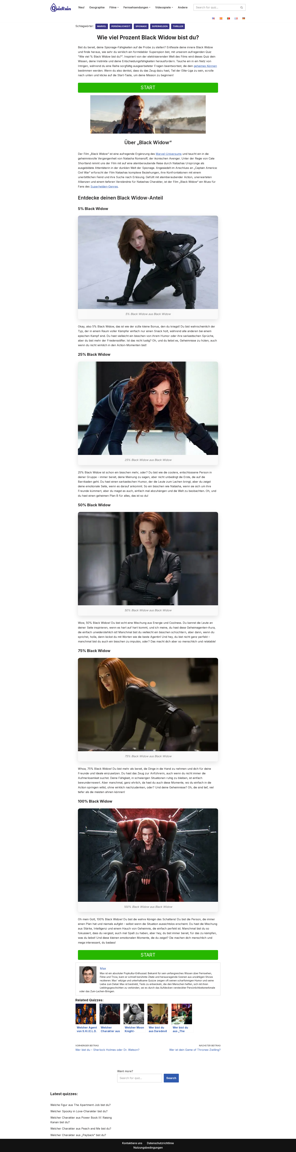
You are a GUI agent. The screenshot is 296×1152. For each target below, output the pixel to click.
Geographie (97, 7)
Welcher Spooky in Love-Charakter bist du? (79, 1111)
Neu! (81, 7)
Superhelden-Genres (104, 186)
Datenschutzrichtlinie (160, 1143)
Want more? (125, 1071)
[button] (118, 7)
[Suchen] (242, 7)
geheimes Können (205, 66)
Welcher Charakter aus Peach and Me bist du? (80, 1128)
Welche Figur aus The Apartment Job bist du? (80, 1105)
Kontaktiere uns (132, 1143)
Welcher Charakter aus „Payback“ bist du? (78, 1135)
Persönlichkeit (120, 26)
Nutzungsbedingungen (148, 1147)
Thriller (178, 26)
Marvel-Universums (169, 154)
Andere (183, 7)
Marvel (101, 26)
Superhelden (160, 26)
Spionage (141, 26)
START (148, 87)
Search (171, 1078)
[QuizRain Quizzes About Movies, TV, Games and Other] (60, 7)
